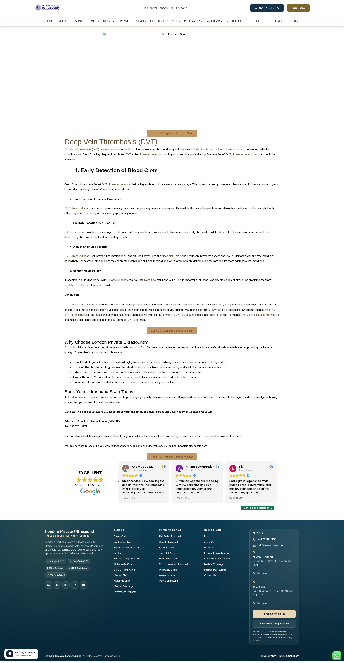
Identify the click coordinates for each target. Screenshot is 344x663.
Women (79, 21)
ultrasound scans (118, 279)
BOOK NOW (298, 8)
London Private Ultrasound (83, 397)
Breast (123, 21)
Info (293, 21)
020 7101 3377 (269, 8)
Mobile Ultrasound (168, 580)
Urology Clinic (121, 575)
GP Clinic (119, 553)
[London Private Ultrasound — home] (57, 8)
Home (49, 21)
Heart (107, 21)
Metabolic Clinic (122, 580)
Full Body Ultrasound (170, 536)
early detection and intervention (261, 314)
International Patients (125, 592)
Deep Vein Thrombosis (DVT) (110, 142)
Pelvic (139, 21)
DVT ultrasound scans (239, 154)
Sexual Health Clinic (124, 569)
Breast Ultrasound (168, 542)
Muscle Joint (235, 21)
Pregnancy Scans (168, 569)
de (167, 304)
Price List (64, 21)
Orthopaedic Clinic (123, 564)
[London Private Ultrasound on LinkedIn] (48, 585)
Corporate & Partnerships (217, 558)
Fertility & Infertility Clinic (127, 547)
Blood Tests (260, 21)
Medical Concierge (123, 586)
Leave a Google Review (216, 553)
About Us (209, 542)
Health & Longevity (164, 21)
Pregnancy (192, 21)
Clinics (278, 21)
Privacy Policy (268, 656)
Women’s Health (167, 575)
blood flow (150, 279)
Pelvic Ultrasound (168, 547)
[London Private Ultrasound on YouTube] (83, 585)
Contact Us (210, 575)
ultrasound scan (148, 154)
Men (94, 21)
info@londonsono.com (270, 545)
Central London (157, 8)
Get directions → (261, 573)
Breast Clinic (120, 536)
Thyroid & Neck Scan (170, 553)
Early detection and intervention (211, 149)
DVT (128, 154)
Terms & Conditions (289, 656)
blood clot (167, 255)
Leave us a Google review (274, 623)
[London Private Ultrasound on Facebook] (57, 585)
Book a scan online (274, 613)
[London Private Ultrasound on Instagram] (66, 585)
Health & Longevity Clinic (127, 558)
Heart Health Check (169, 558)
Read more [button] (128, 497)
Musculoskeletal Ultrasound (173, 564)
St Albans (180, 8)
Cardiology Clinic (122, 542)
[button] (118, 482)
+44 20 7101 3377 (267, 539)
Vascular (213, 21)
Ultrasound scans (74, 232)
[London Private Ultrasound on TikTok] (74, 585)
